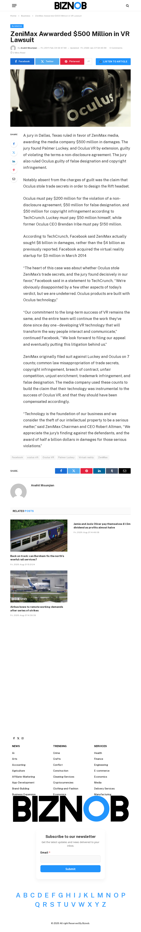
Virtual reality (86, 457)
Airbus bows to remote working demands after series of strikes (36, 608)
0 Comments (116, 48)
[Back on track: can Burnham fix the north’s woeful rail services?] (38, 535)
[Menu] (14, 5)
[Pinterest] (13, 170)
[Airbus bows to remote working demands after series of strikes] (38, 587)
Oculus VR (48, 457)
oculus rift (32, 457)
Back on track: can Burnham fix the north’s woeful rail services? (37, 558)
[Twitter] (13, 152)
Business (17, 26)
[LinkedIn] (13, 161)
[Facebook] (13, 143)
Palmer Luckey (66, 457)
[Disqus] (70, 671)
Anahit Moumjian (29, 48)
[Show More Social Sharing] (88, 61)
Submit (70, 869)
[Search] (127, 5)
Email (45, 852)
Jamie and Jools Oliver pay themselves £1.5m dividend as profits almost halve (102, 525)
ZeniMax (103, 457)
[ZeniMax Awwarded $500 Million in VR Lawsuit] (70, 98)
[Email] (13, 178)
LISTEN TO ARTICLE (113, 61)
